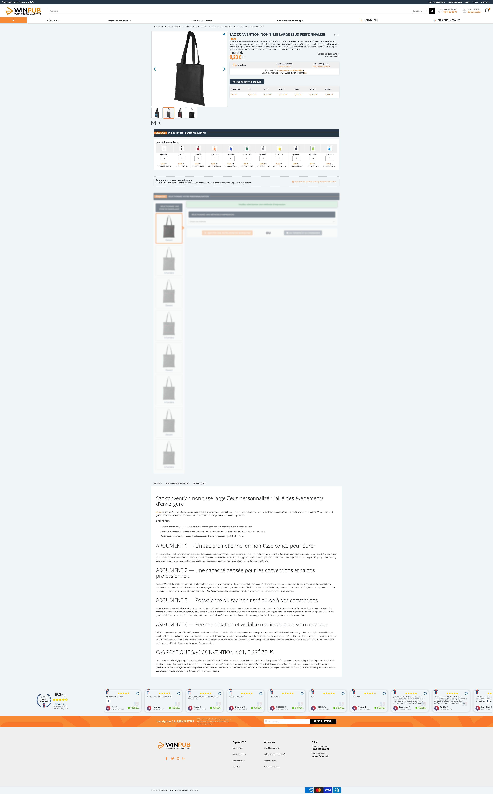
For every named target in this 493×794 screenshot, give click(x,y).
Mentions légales (270, 760)
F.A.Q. (475, 2)
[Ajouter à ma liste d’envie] (153, 123)
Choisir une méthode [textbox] (198, 221)
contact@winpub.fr (320, 756)
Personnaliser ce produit (247, 81)
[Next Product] (338, 34)
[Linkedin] (184, 759)
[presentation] (157, 484)
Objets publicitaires (119, 20)
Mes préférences (239, 760)
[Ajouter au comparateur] (159, 123)
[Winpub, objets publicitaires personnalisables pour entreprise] (23, 10)
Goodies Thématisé (172, 26)
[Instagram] (179, 759)
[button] (224, 36)
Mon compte (238, 748)
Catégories (52, 20)
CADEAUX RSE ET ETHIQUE (290, 20)
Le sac (158, 512)
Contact (485, 2)
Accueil (157, 26)
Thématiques (190, 26)
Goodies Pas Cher (208, 26)
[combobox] (241, 11)
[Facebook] (168, 759)
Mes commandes (437, 2)
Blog (467, 2)
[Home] (13, 20)
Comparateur (455, 2)
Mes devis (236, 766)
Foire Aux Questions (272, 766)
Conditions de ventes (272, 748)
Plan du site (193, 790)
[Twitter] (174, 759)
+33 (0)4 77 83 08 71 (320, 749)
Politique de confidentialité (274, 754)
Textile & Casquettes (202, 20)
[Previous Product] (334, 34)
